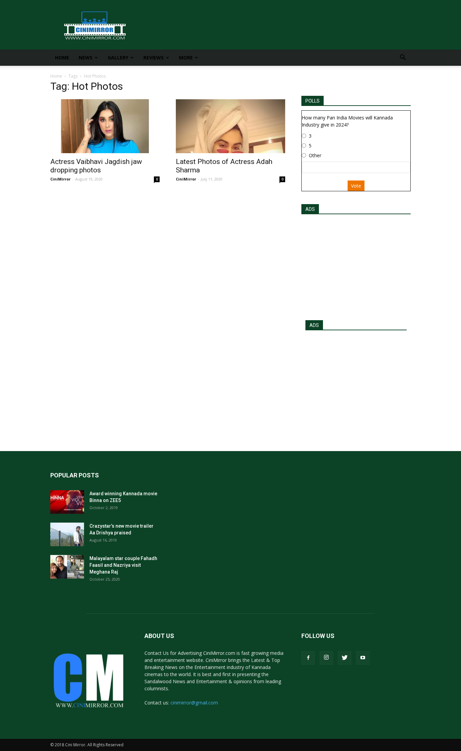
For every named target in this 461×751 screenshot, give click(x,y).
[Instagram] (326, 658)
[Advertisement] (356, 265)
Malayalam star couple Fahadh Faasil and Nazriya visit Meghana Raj (123, 565)
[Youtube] (363, 658)
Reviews (153, 57)
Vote (356, 186)
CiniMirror (60, 179)
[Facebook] (308, 658)
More (186, 57)
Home (62, 57)
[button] (403, 58)
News (85, 57)
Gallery (118, 57)
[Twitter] (344, 658)
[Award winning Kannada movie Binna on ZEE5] (67, 502)
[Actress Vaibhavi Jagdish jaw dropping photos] (105, 126)
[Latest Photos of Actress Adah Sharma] (230, 126)
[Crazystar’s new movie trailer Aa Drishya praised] (67, 534)
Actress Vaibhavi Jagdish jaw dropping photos (96, 166)
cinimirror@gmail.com (194, 702)
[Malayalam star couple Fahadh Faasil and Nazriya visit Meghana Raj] (67, 567)
